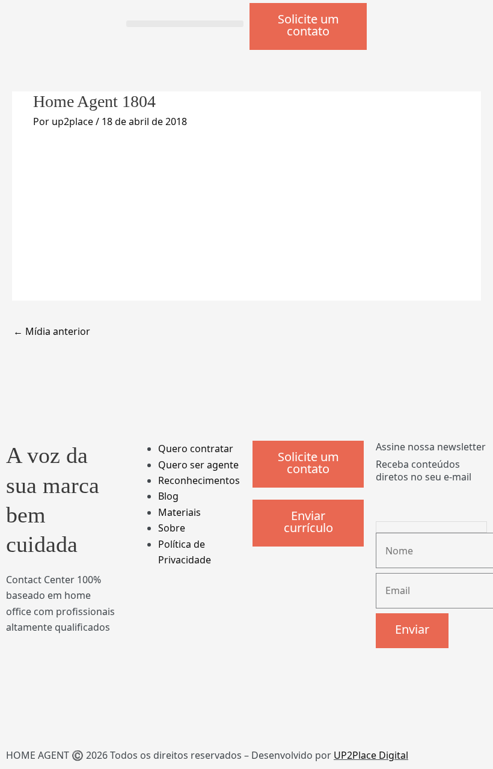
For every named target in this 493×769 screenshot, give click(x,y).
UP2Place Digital (371, 755)
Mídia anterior (51, 331)
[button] (184, 23)
